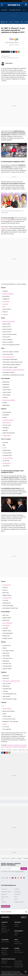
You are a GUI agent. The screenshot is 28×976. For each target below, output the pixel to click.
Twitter (14, 52)
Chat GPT (13, 858)
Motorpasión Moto (18, 943)
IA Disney (19, 858)
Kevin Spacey (6, 625)
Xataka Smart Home (5, 930)
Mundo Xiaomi (4, 931)
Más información (21, 974)
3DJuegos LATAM (18, 961)
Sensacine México (18, 962)
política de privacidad (19, 871)
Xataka (2, 924)
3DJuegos (16, 924)
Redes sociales (4, 896)
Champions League (8, 420)
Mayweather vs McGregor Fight (11, 681)
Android (11, 21)
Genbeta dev (17, 894)
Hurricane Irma (7, 585)
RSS (18, 878)
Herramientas (17, 891)
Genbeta (14, 4)
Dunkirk (5, 724)
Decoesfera (3, 952)
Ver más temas (5, 906)
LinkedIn (24, 878)
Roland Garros (7, 422)
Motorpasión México (18, 966)
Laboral (16, 896)
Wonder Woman (7, 708)
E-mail (19, 52)
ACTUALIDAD (4, 10)
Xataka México (4, 961)
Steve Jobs (5, 21)
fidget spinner (5, 228)
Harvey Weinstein (7, 623)
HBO (22, 21)
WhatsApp (3, 902)
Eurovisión (5, 304)
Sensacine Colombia (18, 964)
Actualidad (16, 889)
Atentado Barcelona (8, 293)
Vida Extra (16, 926)
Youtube (12, 878)
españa (15, 749)
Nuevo (26, 5)
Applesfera (3, 928)
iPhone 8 (4, 219)
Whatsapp (17, 21)
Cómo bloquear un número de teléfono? (13, 369)
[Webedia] (25, 1)
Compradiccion (4, 954)
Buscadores (9, 749)
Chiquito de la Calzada (9, 400)
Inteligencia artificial (5, 891)
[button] (9, 63)
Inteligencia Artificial (18, 902)
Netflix (15, 899)
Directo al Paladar (5, 941)
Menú (2, 5)
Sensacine (16, 933)
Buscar (26, 911)
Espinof (16, 934)
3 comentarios (6, 51)
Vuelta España (7, 435)
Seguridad (3, 894)
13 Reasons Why (7, 597)
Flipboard (16, 52)
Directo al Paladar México (6, 966)
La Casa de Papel (7, 458)
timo (2, 899)
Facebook (11, 52)
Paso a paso (4, 889)
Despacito (5, 314)
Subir (22, 917)
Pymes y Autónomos (18, 952)
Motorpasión (17, 941)
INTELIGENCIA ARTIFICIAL (15, 10)
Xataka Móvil (4, 926)
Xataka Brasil (4, 962)
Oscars (5, 447)
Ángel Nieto (6, 301)
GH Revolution (7, 463)
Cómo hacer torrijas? (8, 357)
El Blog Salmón (17, 950)
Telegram (15, 878)
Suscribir (23, 868)
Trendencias (4, 950)
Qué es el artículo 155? (9, 321)
